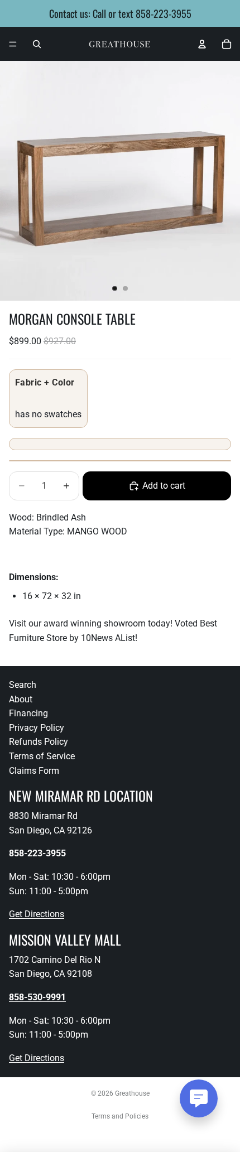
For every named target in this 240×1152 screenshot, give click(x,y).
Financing (28, 713)
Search (22, 684)
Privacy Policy (36, 727)
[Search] (37, 44)
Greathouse (132, 1093)
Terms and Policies (120, 1116)
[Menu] (13, 44)
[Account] (202, 44)
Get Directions (36, 914)
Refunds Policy (38, 742)
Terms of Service (42, 756)
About (20, 699)
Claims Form (34, 770)
